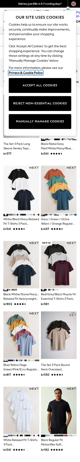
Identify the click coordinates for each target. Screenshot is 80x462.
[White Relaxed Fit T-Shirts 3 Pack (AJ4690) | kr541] (21, 410)
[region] (40, 73)
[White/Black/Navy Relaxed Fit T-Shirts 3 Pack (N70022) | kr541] (21, 189)
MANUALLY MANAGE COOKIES (40, 121)
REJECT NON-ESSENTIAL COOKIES (40, 103)
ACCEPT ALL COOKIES (40, 85)
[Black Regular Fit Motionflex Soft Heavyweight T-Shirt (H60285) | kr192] (59, 410)
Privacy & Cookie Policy (26, 73)
